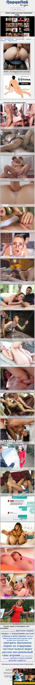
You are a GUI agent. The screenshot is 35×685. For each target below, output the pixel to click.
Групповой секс (9, 39)
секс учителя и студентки (8, 631)
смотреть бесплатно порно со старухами (17, 644)
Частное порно (20, 39)
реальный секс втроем (17, 653)
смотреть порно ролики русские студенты (20, 659)
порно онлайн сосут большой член (19, 639)
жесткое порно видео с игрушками (17, 632)
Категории (14, 9)
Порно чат (20, 9)
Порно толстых (12, 40)
